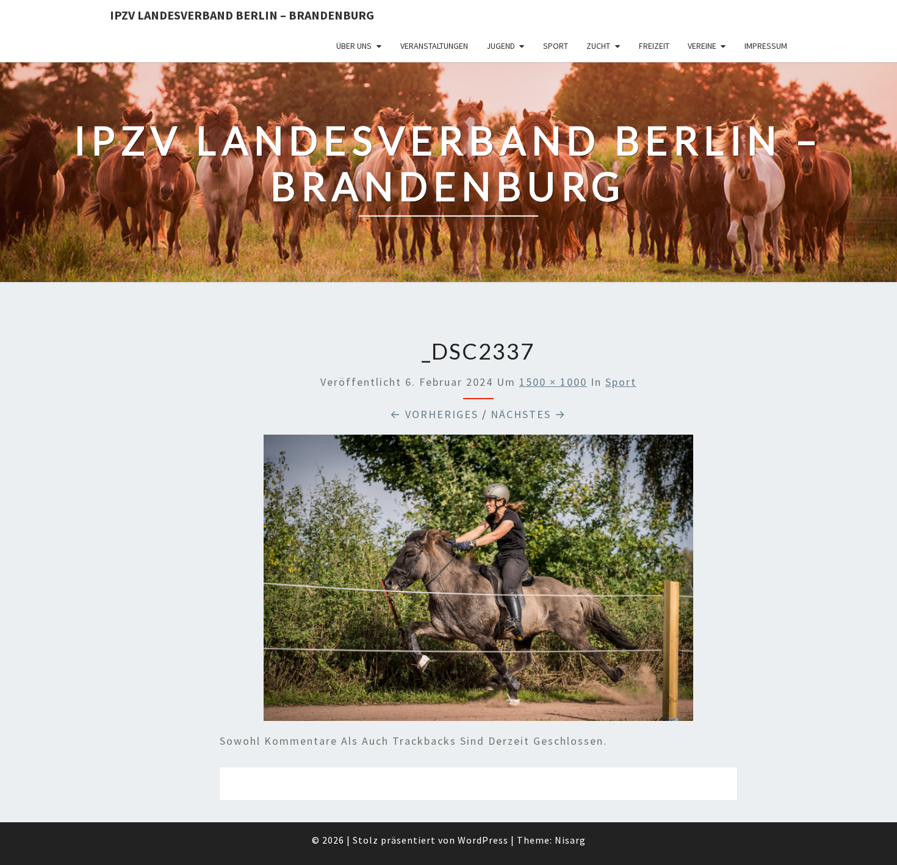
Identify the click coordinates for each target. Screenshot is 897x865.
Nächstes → (528, 414)
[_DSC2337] (478, 582)
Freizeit (654, 45)
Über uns (354, 45)
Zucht (598, 45)
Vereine (702, 45)
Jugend (500, 45)
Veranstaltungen (434, 45)
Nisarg (570, 840)
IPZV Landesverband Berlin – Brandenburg (242, 15)
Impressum (765, 45)
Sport (555, 45)
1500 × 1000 (553, 382)
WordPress (483, 840)
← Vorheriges (434, 414)
